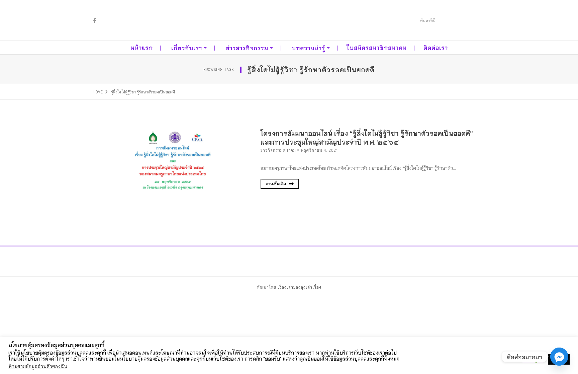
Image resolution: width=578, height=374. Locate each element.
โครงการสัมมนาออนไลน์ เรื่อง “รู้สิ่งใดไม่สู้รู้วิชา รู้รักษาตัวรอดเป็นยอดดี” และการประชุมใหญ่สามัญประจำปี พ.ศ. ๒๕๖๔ (367, 137)
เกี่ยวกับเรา (186, 47)
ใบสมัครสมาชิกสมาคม (377, 47)
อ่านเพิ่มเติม (276, 183)
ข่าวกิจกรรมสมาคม (278, 150)
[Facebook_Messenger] (559, 357)
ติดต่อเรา (435, 47)
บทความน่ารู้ (308, 47)
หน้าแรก (141, 47)
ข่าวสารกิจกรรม (246, 47)
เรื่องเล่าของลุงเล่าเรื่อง (299, 287)
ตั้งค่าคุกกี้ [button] (532, 360)
